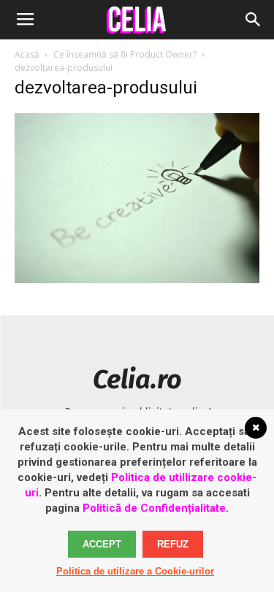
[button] (253, 19)
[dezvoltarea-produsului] (137, 279)
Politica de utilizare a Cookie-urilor (135, 571)
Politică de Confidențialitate (154, 508)
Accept (102, 544)
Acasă (27, 54)
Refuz (173, 544)
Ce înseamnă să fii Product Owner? (125, 54)
